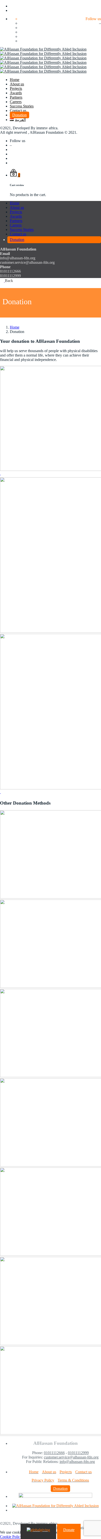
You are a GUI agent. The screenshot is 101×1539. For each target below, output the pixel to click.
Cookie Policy (11, 1537)
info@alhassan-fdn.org (77, 1461)
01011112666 (54, 1453)
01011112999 (78, 1453)
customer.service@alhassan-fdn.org (71, 1457)
